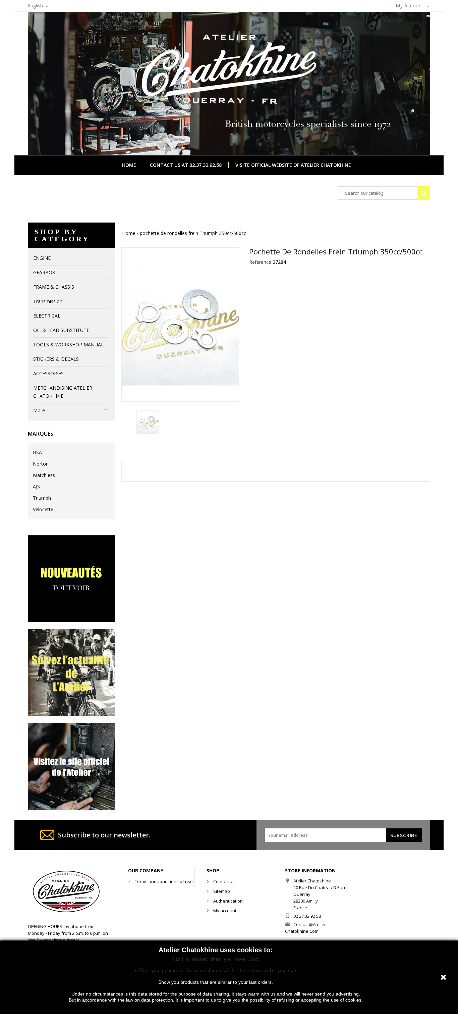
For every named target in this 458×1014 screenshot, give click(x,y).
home (129, 165)
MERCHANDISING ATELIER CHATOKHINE (62, 392)
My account (224, 911)
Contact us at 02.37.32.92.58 (186, 165)
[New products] (71, 578)
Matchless (44, 475)
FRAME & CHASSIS (53, 287)
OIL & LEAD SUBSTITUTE (61, 330)
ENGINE (42, 258)
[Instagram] (71, 672)
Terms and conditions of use (164, 881)
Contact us (224, 881)
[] (423, 193)
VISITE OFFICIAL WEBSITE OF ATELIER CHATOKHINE (293, 165)
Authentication (228, 901)
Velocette (43, 509)
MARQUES (40, 433)
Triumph (42, 498)
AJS (36, 486)
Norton (41, 464)
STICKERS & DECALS (56, 359)
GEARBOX (44, 272)
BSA (37, 452)
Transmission (47, 301)
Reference (260, 262)
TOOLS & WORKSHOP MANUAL (68, 344)
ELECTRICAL (46, 315)
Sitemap (221, 891)
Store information (310, 870)
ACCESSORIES (48, 373)
